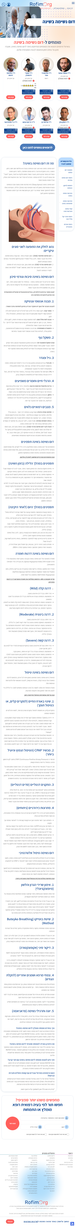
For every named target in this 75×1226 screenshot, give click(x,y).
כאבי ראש (15, 1167)
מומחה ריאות (14, 1178)
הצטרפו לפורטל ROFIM (66, 1165)
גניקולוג (15, 1184)
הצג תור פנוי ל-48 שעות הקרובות (58, 1134)
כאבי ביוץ (34, 1171)
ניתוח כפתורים (51, 1169)
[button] (72, 1224)
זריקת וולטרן (51, 1156)
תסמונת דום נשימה (68, 171)
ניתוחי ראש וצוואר (32, 1178)
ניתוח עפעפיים (33, 1193)
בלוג (71, 1160)
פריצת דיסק (51, 1182)
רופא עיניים (14, 1182)
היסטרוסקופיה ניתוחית (31, 1167)
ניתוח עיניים (14, 1158)
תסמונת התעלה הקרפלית (30, 1189)
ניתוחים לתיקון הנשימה (67, 186)
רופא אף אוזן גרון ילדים (11, 1180)
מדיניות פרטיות (68, 1162)
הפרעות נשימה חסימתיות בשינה (67, 202)
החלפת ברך (51, 1184)
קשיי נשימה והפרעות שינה (68, 210)
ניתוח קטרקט (51, 1178)
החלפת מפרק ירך (32, 1175)
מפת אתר (70, 1167)
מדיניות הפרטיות (31, 1222)
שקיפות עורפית (33, 1180)
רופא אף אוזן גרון (13, 1175)
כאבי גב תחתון (51, 1180)
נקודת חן (34, 1173)
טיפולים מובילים (59, 8)
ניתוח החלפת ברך (50, 1171)
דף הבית (70, 8)
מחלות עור (34, 1156)
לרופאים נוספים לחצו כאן (37, 147)
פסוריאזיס (15, 1171)
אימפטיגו (52, 1158)
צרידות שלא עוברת (49, 1186)
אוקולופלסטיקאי (13, 1186)
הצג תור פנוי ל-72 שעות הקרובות (35, 1134)
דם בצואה (34, 1182)
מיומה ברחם (33, 1165)
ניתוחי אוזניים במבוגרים (68, 225)
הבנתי (10, 1222)
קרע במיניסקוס (50, 1160)
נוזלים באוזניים (50, 1173)
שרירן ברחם (34, 1162)
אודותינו (70, 1158)
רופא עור (52, 1191)
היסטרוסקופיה (14, 1165)
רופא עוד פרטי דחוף (49, 1189)
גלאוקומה (34, 1160)
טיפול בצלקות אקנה (49, 1175)
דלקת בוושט (14, 1160)
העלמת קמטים (50, 1165)
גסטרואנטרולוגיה (13, 1162)
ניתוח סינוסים (14, 1169)
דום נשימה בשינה (32, 1191)
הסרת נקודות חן (13, 1156)
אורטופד (15, 1173)
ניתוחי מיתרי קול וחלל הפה (67, 217)
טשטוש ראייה (33, 1186)
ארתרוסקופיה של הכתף (30, 1184)
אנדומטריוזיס (33, 1169)
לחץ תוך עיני (51, 1167)
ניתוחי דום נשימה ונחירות (67, 179)
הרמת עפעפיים (33, 1158)
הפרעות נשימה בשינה (67, 194)
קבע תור (46, 97)
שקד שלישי (51, 1162)
